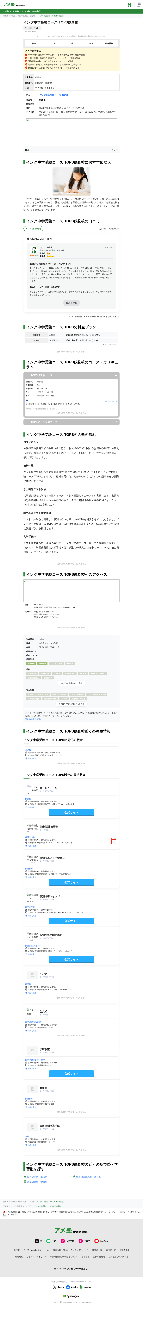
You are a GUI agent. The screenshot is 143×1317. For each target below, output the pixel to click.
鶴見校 (28, 798)
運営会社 (85, 1256)
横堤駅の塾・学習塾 (37, 1177)
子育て (87, 1240)
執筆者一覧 (97, 1250)
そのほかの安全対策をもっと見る (71, 704)
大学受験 (70, 1240)
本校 (27, 1136)
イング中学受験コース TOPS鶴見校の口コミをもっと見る (92, 316)
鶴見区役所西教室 (33, 1022)
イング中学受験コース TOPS (53, 95)
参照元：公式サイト (111, 401)
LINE (54, 1241)
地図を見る (32, 758)
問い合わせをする (33, 718)
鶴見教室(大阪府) (32, 945)
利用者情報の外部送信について (64, 1256)
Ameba (61, 1287)
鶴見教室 (29, 868)
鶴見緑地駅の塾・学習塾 (88, 1177)
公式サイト (71, 812)
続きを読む (71, 302)
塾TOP (5, 16)
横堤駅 (32, 16)
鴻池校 (28, 749)
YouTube (104, 1241)
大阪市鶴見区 (23, 16)
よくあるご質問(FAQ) (118, 1256)
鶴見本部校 (30, 907)
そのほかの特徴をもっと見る (71, 683)
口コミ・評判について (110, 228)
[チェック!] (114, 842)
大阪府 (13, 16)
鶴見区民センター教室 (35, 1059)
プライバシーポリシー (36, 1256)
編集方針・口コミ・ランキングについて (70, 1250)
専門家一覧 (111, 1250)
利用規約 (19, 1256)
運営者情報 (124, 1250)
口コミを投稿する (34, 228)
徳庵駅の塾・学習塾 (37, 1181)
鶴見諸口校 (30, 837)
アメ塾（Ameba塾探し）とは (36, 1250)
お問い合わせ (99, 1256)
